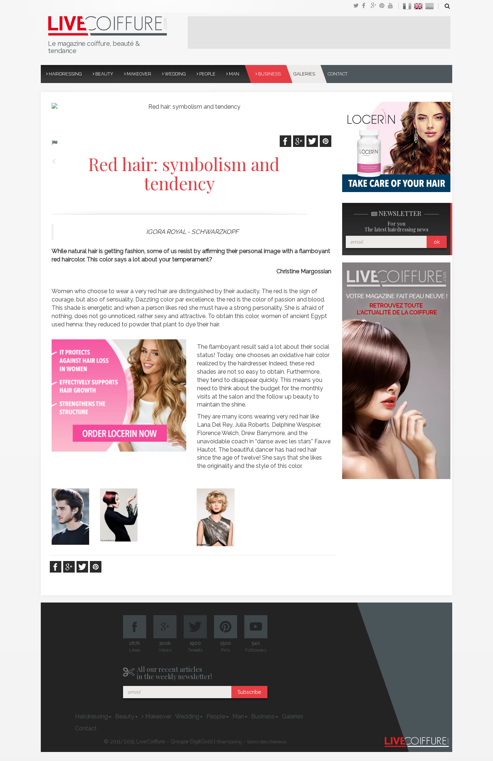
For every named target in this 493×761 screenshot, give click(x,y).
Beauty (103, 74)
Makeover (138, 74)
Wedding (174, 74)
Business (269, 74)
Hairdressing (65, 74)
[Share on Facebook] (366, 6)
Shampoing (229, 741)
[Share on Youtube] (392, 6)
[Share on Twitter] (357, 6)
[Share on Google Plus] (375, 6)
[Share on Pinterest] (383, 6)
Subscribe (249, 692)
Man (233, 74)
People (206, 74)
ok (437, 242)
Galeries (304, 74)
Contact (338, 74)
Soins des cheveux (267, 741)
